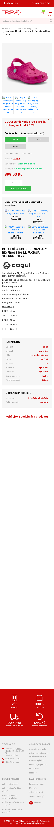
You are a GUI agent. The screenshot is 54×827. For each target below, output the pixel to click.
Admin (15, 821)
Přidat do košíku (19, 188)
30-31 (38, 139)
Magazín (33, 788)
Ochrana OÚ (45, 821)
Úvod (6, 29)
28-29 (15, 139)
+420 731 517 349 (42, 3)
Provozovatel (34, 769)
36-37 (15, 146)
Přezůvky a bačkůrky (32, 29)
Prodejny (32, 773)
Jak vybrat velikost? (33, 133)
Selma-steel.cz (35, 797)
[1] (51, 21)
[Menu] (49, 12)
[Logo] (11, 12)
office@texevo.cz (12, 762)
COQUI (16, 158)
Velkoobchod (34, 792)
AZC (43, 823)
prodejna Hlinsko (33, 168)
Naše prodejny (12, 3)
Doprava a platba (36, 760)
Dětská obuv (16, 29)
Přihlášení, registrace (37, 765)
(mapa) (19, 749)
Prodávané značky (36, 784)
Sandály (44, 402)
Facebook (38, 803)
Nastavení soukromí (29, 821)
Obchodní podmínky (37, 749)
